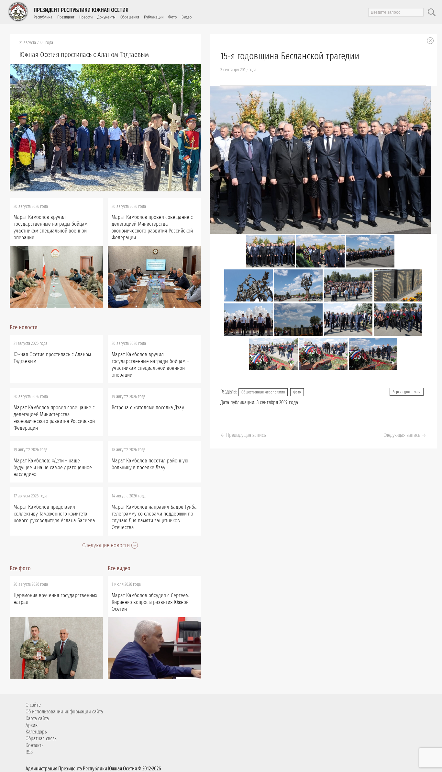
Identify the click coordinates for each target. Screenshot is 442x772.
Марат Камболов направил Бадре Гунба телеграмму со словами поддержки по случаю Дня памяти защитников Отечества (154, 517)
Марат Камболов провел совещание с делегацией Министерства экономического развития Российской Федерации (152, 227)
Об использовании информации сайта (64, 712)
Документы (106, 17)
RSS (29, 752)
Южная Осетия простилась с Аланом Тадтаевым (84, 54)
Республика (43, 17)
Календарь (36, 732)
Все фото (20, 568)
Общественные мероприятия (263, 392)
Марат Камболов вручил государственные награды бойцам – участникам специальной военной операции (52, 227)
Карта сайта (37, 718)
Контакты (35, 745)
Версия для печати (406, 392)
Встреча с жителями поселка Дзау (148, 407)
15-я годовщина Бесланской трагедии (289, 56)
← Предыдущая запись (243, 435)
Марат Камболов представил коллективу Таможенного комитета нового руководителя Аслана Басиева (54, 514)
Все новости (24, 327)
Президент (65, 17)
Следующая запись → (404, 435)
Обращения (129, 17)
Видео (187, 17)
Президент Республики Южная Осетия (81, 10)
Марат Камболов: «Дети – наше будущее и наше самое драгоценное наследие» (53, 467)
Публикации (153, 17)
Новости (86, 17)
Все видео (119, 568)
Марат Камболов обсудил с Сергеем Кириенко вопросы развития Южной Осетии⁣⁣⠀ (150, 602)
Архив (32, 725)
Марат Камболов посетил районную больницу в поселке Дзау (150, 464)
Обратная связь (41, 738)
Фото (172, 17)
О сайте (33, 705)
